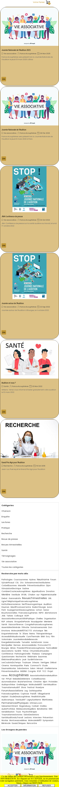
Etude (45, 665)
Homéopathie (16, 665)
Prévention (48, 717)
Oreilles (43, 706)
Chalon (31, 594)
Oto (22, 582)
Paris (26, 665)
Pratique (6, 527)
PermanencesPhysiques (15, 702)
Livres (45, 642)
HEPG (41, 613)
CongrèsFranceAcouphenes (39, 624)
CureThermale (33, 636)
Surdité (18, 651)
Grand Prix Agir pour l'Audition (13, 462)
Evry (48, 636)
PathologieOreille (22, 654)
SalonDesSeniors (31, 714)
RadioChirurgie (39, 607)
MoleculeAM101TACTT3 (21, 630)
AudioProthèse (8, 709)
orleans (9, 621)
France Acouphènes (28, 53)
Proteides (53, 681)
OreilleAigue (22, 684)
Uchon (39, 610)
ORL (50, 598)
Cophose (25, 693)
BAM (43, 636)
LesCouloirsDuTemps (11, 662)
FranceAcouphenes (28, 612)
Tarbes (10, 615)
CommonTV (35, 665)
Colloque (18, 615)
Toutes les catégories (12, 567)
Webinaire (32, 656)
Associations (7, 651)
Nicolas (5, 720)
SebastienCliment (10, 706)
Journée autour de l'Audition (13, 303)
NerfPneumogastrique (32, 604)
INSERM (23, 671)
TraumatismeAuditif (11, 687)
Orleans (35, 662)
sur (38, 594)
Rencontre (32, 723)
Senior (46, 610)
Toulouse (26, 662)
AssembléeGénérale (11, 627)
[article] (29, 46)
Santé (6, 386)
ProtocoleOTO (44, 645)
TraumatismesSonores (12, 714)
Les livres (6, 522)
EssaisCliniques (19, 723)
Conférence (7, 653)
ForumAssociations (12, 690)
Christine (37, 681)
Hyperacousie (48, 594)
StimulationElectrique (11, 588)
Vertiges (44, 662)
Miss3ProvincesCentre (21, 607)
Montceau (47, 699)
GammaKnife (15, 598)
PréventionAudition (36, 585)
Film (53, 636)
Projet (50, 671)
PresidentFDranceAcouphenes (31, 648)
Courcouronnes (21, 579)
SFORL (24, 594)
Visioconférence (15, 624)
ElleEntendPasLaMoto (11, 659)
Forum (53, 579)
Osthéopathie (35, 690)
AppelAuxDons (38, 591)
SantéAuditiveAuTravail (12, 717)
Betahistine (42, 709)
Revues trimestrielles (12, 544)
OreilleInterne (51, 668)
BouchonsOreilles (9, 613)
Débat (53, 662)
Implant (5, 696)
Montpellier (7, 645)
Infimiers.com (36, 703)
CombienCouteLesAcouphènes (16, 591)
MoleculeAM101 (34, 720)
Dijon (48, 585)
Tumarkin (26, 642)
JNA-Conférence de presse (12, 216)
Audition (47, 604)
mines (5, 675)
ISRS (50, 709)
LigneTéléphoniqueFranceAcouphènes (20, 601)
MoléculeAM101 (35, 684)
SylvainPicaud (8, 582)
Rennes (17, 645)
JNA (3, 615)
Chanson (6, 511)
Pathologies (7, 579)
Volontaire (7, 639)
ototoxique (38, 630)
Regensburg (24, 706)
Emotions (6, 630)
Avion (49, 607)
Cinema (5, 665)
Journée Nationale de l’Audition (14, 129)
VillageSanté (44, 693)
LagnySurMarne (34, 699)
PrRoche (25, 627)
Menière (6, 594)
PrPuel (9, 679)
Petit (4, 610)
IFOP (39, 671)
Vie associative (10, 53)
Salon (32, 668)
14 (20, 633)
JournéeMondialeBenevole (25, 639)
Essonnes (42, 656)
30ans (25, 633)
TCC (44, 671)
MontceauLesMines (18, 720)
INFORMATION (29, 786)
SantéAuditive (50, 684)
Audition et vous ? (9, 383)
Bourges (5, 648)
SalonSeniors (23, 668)
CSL (17, 582)
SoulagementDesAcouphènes (21, 610)
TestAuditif (20, 699)
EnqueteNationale (10, 633)
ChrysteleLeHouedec (39, 651)
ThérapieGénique (44, 633)
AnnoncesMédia (29, 645)
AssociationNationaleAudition (43, 675)
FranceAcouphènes (10, 693)
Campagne (46, 654)
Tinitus (25, 651)
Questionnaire (8, 656)
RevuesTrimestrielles (34, 598)
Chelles (39, 618)
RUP (3, 621)
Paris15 (33, 693)
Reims (32, 633)
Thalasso (36, 654)
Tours (18, 712)
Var (3, 679)
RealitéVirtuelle (38, 696)
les (45, 630)
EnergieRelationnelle (11, 642)
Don (50, 627)
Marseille (22, 585)
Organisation (50, 618)
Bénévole (6, 723)
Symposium (48, 720)
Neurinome (43, 579)
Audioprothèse (8, 684)
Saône (25, 588)
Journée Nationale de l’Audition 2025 (16, 50)
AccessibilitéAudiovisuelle (13, 636)
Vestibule (15, 594)
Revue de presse (10, 539)
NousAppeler (37, 621)
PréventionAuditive (10, 671)
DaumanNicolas (9, 668)
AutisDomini (36, 642)
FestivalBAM (51, 648)
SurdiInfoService (35, 659)
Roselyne (40, 687)
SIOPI (26, 615)
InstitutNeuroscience (11, 604)
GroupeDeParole (22, 621)
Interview (37, 717)
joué (24, 659)
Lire (3, 79)
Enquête (6, 516)
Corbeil (35, 706)
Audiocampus (8, 699)
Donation (50, 591)
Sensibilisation (8, 712)
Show (23, 687)
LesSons (28, 717)
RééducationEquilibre (26, 709)
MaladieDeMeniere (21, 679)
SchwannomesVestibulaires (37, 582)
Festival (30, 687)
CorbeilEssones (38, 679)
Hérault (40, 668)
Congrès (32, 671)
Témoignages (9, 556)
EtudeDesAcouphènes (20, 696)
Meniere (48, 621)
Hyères (32, 579)
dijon (45, 681)
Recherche (8, 466)
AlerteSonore (51, 613)
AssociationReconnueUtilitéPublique (18, 618)
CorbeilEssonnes (9, 585)
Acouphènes (19, 675)
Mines (13, 648)
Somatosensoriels (38, 627)
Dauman (5, 607)
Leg (26, 690)
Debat (4, 598)
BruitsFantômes (25, 681)
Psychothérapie (29, 712)
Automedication (9, 681)
